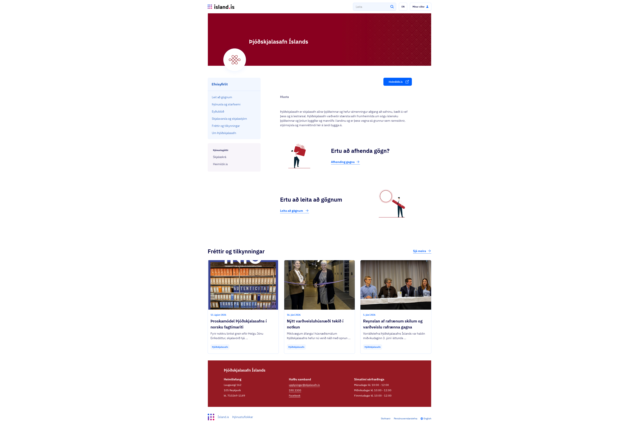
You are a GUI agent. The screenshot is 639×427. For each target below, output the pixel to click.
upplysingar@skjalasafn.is (304, 385)
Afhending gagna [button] (343, 162)
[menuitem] (234, 97)
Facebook (294, 395)
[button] (403, 7)
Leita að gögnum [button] (292, 211)
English (427, 418)
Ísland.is (223, 417)
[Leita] (392, 6)
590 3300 (295, 390)
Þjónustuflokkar (242, 417)
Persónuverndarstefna (405, 418)
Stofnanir (386, 418)
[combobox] (374, 7)
